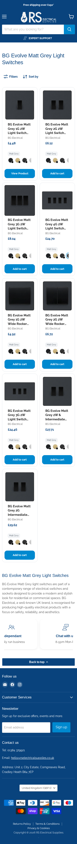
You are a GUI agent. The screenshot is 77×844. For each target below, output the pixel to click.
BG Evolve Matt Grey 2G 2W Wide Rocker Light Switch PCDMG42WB (56, 323)
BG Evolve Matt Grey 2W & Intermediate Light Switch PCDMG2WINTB (56, 419)
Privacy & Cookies (39, 828)
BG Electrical (15, 137)
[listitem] (11, 160)
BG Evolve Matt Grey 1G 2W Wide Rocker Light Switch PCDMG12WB (19, 323)
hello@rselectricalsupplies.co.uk (32, 758)
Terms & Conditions (47, 823)
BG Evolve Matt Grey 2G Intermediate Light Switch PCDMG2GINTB (19, 514)
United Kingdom (36, 788)
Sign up (61, 727)
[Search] (69, 29)
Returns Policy (22, 823)
